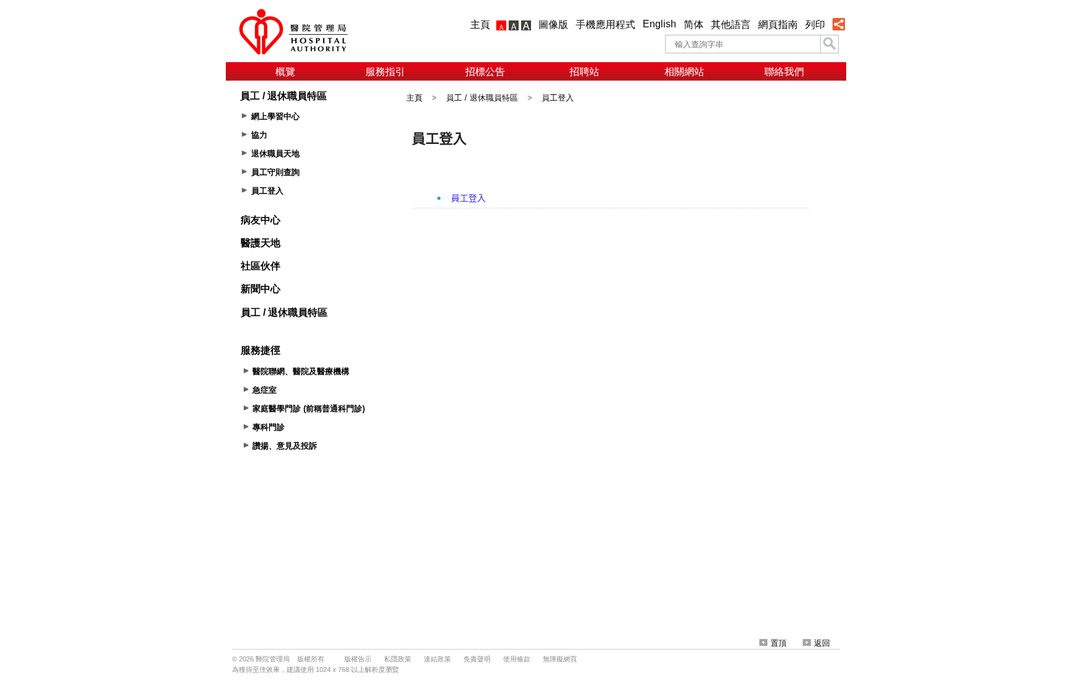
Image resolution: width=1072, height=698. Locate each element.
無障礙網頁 (560, 659)
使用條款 (516, 659)
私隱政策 (397, 659)
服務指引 (385, 71)
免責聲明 (477, 659)
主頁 (480, 24)
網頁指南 (778, 24)
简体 (694, 24)
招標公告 (485, 71)
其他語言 (731, 24)
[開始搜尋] (829, 44)
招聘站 (584, 71)
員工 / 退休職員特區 (482, 97)
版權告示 (358, 659)
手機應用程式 (605, 24)
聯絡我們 (784, 71)
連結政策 (437, 659)
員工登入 (558, 97)
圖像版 (553, 24)
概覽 (285, 71)
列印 (815, 24)
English (659, 24)
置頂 (778, 643)
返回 (822, 643)
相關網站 (684, 71)
